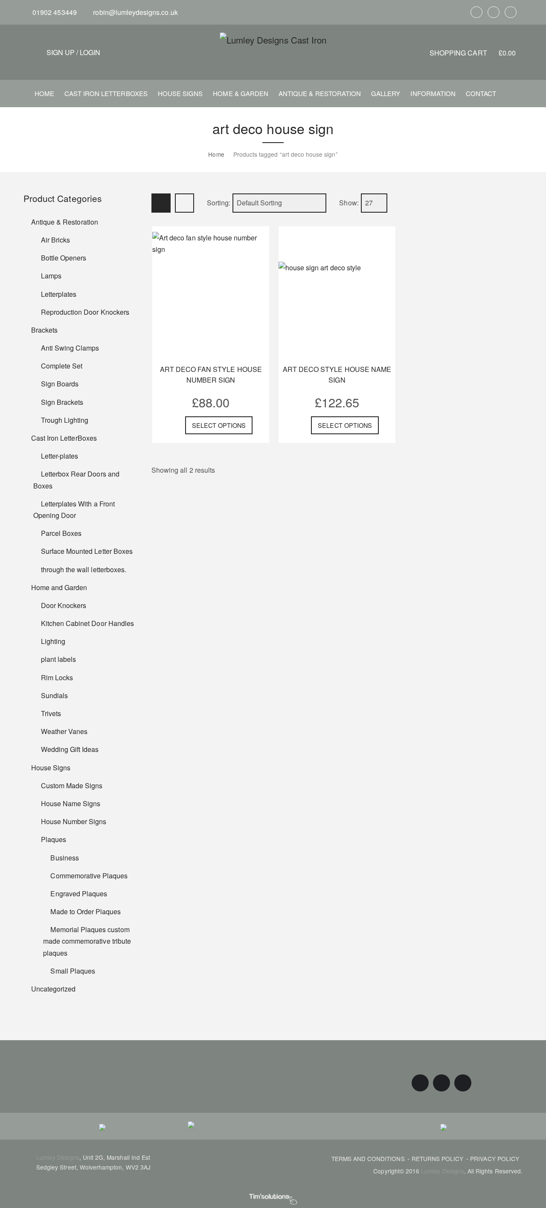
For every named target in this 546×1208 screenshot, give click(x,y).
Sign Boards (59, 384)
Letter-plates (59, 456)
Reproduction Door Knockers (85, 312)
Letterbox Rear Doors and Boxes (76, 479)
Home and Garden (59, 587)
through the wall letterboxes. (83, 569)
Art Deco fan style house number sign (211, 374)
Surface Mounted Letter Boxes (87, 551)
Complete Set (61, 366)
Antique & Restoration (64, 222)
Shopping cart (473, 53)
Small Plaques (72, 971)
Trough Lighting (65, 420)
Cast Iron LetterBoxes (64, 438)
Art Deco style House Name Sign (337, 374)
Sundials (54, 695)
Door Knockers (63, 605)
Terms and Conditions (368, 1158)
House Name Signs (71, 803)
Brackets (44, 330)
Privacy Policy (494, 1158)
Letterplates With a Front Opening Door (74, 509)
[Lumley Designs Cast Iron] (273, 39)
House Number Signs (74, 821)
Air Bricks (55, 240)
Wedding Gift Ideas (70, 749)
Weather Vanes (64, 731)
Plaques (53, 839)
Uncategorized (53, 989)
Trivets (51, 713)
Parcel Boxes (61, 533)
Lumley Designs (57, 1157)
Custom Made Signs (72, 785)
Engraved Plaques (78, 893)
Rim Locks (57, 677)
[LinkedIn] (510, 12)
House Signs (50, 767)
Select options (219, 425)
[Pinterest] (493, 12)
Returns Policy (438, 1158)
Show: (348, 202)
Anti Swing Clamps (70, 348)
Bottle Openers (63, 258)
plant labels (58, 659)
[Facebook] (476, 12)
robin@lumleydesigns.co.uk (134, 12)
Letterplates (58, 294)
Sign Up (60, 52)
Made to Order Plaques (85, 911)
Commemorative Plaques (89, 875)
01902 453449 (54, 12)
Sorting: (218, 202)
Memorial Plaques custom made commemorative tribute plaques (87, 940)
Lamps (51, 276)
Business (64, 858)
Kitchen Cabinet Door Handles (87, 623)
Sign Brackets (62, 402)
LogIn (90, 52)
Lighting (53, 641)
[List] (184, 203)
